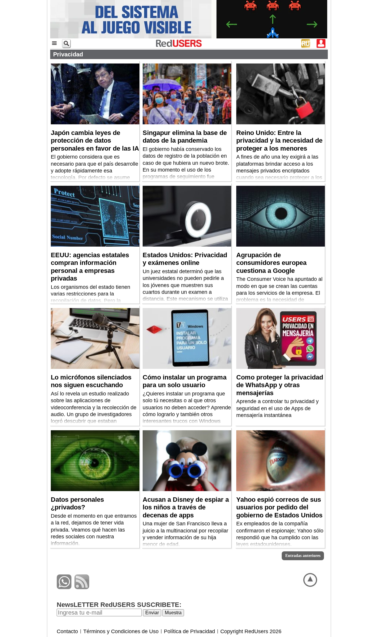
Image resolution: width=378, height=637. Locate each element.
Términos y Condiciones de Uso (121, 631)
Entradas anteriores (302, 555)
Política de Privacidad (189, 631)
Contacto (67, 631)
